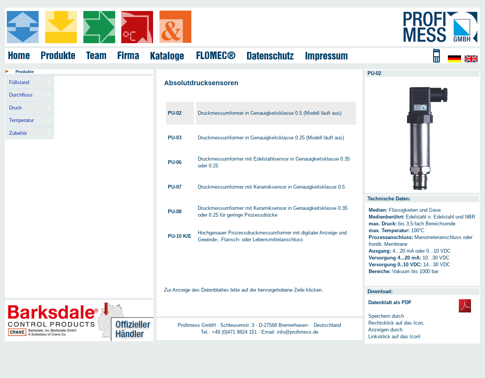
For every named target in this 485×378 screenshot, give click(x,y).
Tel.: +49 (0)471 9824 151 (229, 332)
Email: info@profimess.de (289, 332)
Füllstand (17, 83)
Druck (13, 108)
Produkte (25, 71)
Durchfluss (19, 95)
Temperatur (19, 120)
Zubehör (16, 133)
